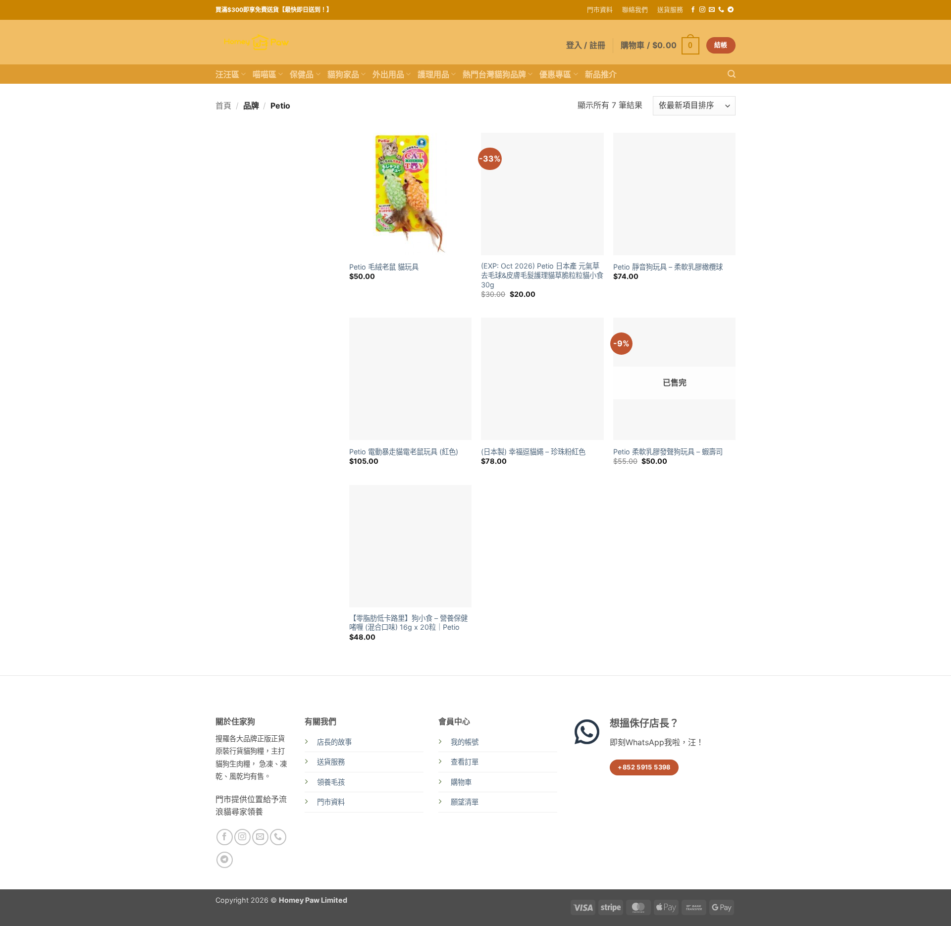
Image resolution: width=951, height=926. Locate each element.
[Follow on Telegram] (731, 9)
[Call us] (721, 9)
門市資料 (600, 9)
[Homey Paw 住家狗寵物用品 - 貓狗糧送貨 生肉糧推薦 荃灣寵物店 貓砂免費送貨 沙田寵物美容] (256, 42)
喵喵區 (264, 74)
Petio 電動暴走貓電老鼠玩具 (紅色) (403, 451)
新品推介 (601, 74)
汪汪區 (227, 74)
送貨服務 (670, 9)
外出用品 (388, 74)
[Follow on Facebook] (693, 9)
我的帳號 (464, 742)
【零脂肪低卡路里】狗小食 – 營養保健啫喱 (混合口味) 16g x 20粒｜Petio (408, 623)
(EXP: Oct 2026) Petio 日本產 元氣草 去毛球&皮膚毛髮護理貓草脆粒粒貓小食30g (542, 275)
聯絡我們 (635, 9)
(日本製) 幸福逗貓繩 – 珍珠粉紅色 (533, 451)
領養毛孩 (331, 782)
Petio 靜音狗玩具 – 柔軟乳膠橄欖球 (668, 267)
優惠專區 (555, 74)
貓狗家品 (343, 74)
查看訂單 (464, 762)
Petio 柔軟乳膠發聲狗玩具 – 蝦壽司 (668, 451)
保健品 (302, 74)
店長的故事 (334, 742)
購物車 (461, 782)
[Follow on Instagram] (702, 9)
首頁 (223, 105)
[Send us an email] (712, 9)
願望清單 (464, 802)
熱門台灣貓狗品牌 (494, 74)
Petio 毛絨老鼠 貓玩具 (384, 267)
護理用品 (433, 74)
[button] (660, 45)
